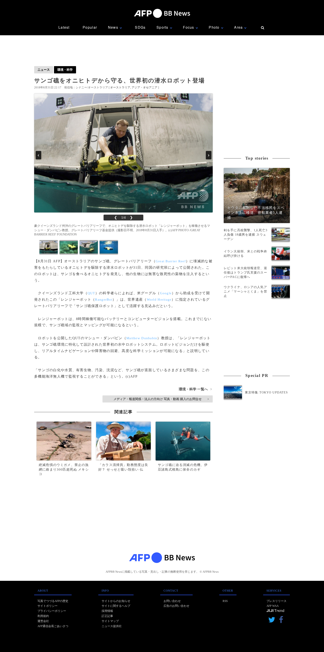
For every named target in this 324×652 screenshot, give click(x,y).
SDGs (140, 27)
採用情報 (107, 611)
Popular (90, 27)
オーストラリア (120, 87)
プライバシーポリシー (51, 611)
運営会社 (43, 621)
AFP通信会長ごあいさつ (52, 626)
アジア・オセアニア (144, 87)
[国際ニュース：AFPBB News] (162, 13)
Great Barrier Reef (171, 261)
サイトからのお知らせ (116, 601)
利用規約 (43, 616)
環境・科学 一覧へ (195, 389)
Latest (64, 27)
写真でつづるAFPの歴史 (52, 601)
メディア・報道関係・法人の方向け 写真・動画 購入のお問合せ (161, 399)
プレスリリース (276, 601)
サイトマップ (110, 621)
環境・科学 (65, 69)
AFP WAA (272, 605)
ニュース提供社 (112, 626)
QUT (91, 293)
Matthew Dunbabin (141, 338)
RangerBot (103, 299)
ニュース (43, 69)
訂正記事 (107, 616)
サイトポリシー (47, 605)
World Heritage (159, 299)
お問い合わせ (172, 601)
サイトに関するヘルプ (116, 605)
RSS (225, 601)
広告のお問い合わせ (176, 605)
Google (166, 293)
